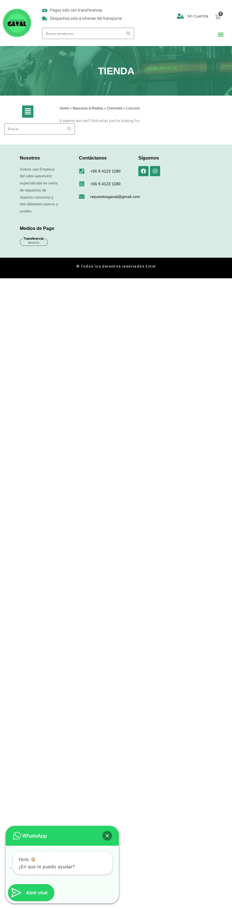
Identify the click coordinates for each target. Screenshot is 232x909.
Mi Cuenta (197, 16)
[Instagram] (155, 171)
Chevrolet (114, 108)
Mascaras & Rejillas (88, 108)
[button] (220, 34)
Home (64, 108)
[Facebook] (143, 171)
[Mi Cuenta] (180, 16)
